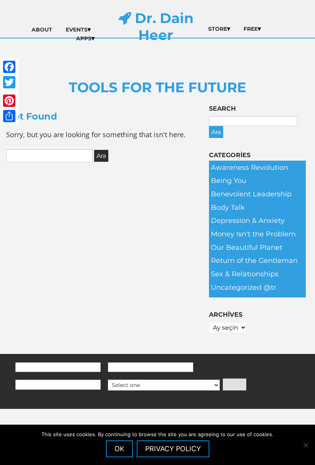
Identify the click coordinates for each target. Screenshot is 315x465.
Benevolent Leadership (251, 194)
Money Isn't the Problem (253, 234)
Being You (228, 180)
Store (217, 28)
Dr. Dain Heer (162, 26)
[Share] (9, 116)
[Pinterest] (9, 100)
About (42, 29)
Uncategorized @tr (243, 287)
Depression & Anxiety (248, 220)
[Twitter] (9, 82)
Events (77, 29)
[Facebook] (9, 67)
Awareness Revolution (249, 167)
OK (119, 449)
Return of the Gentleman (254, 260)
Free (251, 28)
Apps (83, 38)
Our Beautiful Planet (246, 247)
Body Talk (228, 207)
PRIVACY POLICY (173, 449)
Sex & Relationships (245, 274)
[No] (305, 445)
